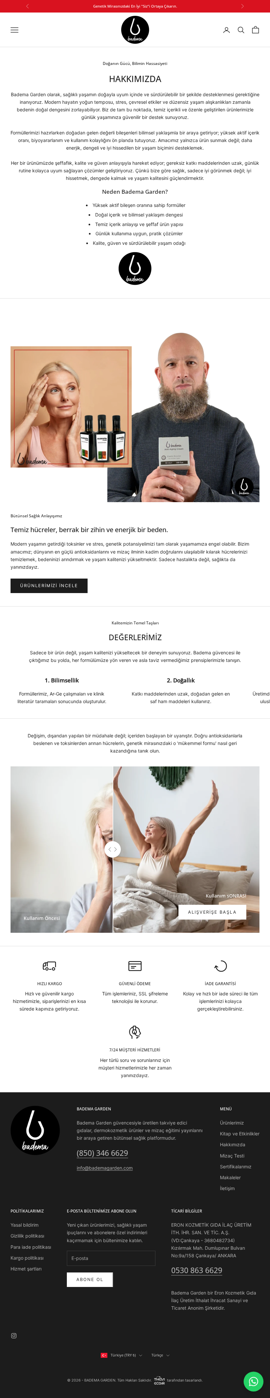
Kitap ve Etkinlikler (239, 1133)
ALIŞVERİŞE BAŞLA (212, 912)
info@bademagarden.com (105, 1168)
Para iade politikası (31, 1247)
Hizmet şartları (26, 1268)
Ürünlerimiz (232, 1123)
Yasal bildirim (25, 1225)
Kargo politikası (27, 1258)
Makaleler (230, 1177)
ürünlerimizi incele (49, 585)
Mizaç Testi (232, 1155)
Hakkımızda (232, 1144)
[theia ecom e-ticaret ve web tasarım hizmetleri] (159, 1380)
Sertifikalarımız (236, 1166)
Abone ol (89, 1279)
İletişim (227, 1188)
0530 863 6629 (196, 1270)
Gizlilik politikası (27, 1236)
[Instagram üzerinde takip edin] (14, 1335)
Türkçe (157, 1355)
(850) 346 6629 (102, 1153)
